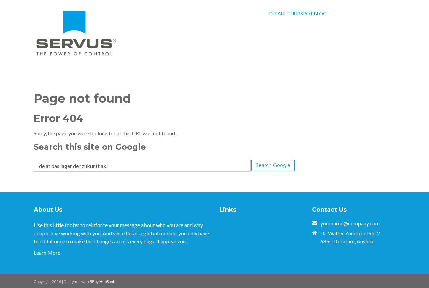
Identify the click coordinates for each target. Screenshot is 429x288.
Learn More (47, 252)
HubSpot (106, 281)
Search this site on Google (90, 147)
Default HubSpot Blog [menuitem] (298, 13)
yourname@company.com (350, 223)
